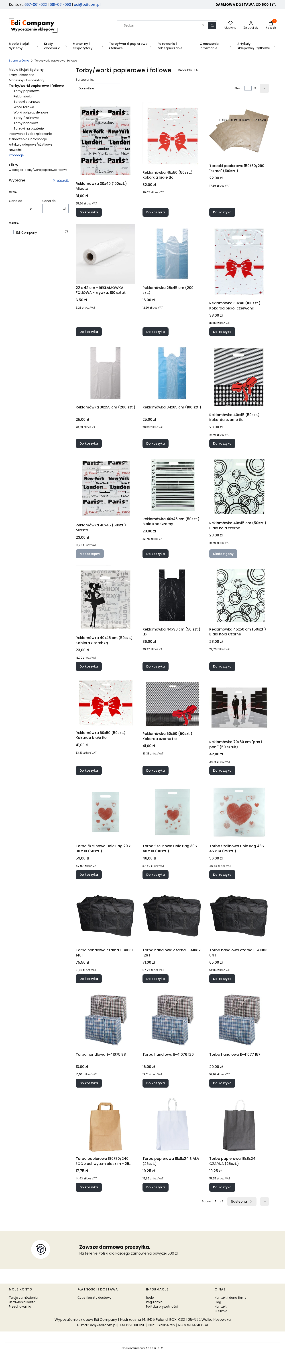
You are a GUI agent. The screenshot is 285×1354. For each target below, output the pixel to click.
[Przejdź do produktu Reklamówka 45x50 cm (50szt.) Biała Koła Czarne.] (239, 595)
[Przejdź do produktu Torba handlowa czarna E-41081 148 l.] (105, 916)
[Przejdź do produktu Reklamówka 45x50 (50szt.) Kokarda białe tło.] (172, 135)
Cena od (15, 201)
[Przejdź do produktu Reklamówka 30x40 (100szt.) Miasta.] (105, 140)
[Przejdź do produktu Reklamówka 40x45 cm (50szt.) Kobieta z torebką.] (105, 599)
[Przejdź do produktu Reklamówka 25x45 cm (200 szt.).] (172, 254)
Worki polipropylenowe (31, 112)
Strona (239, 88)
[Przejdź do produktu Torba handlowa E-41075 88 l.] (105, 1020)
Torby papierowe (27, 91)
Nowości (15, 150)
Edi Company (26, 232)
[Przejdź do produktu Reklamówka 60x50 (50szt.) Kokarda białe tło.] (105, 703)
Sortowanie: (85, 79)
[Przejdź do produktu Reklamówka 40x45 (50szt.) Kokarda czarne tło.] (239, 377)
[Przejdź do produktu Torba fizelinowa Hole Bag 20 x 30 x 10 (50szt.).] (105, 812)
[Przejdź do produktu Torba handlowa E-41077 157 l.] (239, 1020)
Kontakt (221, 1306)
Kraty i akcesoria (21, 75)
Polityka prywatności (162, 1306)
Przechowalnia (20, 1306)
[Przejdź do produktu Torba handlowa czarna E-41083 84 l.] (239, 916)
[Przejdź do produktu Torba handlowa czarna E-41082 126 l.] (172, 916)
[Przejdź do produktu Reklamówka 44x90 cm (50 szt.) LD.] (172, 595)
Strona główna (19, 60)
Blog (218, 1302)
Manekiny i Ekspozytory (26, 80)
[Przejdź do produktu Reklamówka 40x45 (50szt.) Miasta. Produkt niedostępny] (105, 488)
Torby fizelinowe (26, 117)
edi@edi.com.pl (86, 4)
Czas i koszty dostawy (94, 1297)
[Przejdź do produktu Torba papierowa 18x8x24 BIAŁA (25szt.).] (172, 1124)
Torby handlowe (26, 123)
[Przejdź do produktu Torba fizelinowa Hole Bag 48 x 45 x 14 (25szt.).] (239, 812)
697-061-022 (36, 4)
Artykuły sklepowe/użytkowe (31, 144)
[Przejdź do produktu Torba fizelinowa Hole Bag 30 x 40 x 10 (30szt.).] (172, 812)
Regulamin (154, 1302)
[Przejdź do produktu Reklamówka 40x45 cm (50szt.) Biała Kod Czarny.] (172, 485)
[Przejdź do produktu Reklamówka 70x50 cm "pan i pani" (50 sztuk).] (239, 708)
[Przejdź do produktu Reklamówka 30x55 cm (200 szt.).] (105, 373)
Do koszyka (88, 212)
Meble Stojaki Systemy (26, 69)
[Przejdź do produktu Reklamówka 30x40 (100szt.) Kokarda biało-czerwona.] (239, 261)
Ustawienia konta (22, 1302)
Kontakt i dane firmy (230, 1297)
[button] (212, 25)
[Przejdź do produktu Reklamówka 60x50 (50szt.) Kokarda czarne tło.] (172, 704)
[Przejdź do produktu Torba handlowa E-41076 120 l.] (172, 1020)
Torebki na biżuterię (29, 128)
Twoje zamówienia (23, 1297)
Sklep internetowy (141, 1348)
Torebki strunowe (27, 101)
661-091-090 (60, 4)
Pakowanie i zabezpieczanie (30, 134)
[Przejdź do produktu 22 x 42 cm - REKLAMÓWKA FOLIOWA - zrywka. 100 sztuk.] (105, 254)
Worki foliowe (24, 107)
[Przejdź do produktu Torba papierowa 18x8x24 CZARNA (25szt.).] (239, 1124)
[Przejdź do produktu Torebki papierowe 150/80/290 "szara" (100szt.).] (239, 132)
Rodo (150, 1297)
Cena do (49, 201)
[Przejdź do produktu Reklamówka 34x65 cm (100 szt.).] (172, 373)
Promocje (16, 155)
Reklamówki (23, 96)
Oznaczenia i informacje (28, 139)
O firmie (221, 1311)
